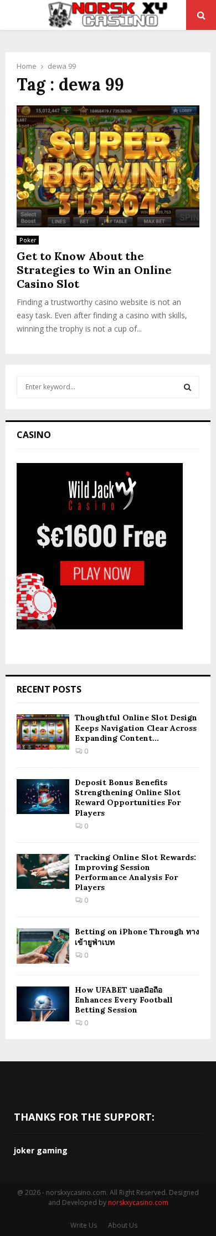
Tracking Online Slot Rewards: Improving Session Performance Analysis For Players (135, 872)
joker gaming (41, 1150)
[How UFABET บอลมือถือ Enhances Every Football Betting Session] (43, 1003)
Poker (27, 240)
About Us (122, 1225)
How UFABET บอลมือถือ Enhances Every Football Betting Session (124, 1000)
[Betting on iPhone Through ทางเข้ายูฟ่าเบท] (43, 945)
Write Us (83, 1225)
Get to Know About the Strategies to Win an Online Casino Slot (94, 270)
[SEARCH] (187, 387)
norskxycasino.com (138, 1202)
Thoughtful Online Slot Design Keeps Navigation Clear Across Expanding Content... (136, 727)
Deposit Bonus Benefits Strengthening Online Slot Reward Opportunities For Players (128, 797)
